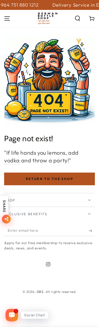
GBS (40, 292)
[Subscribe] (92, 231)
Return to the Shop (49, 179)
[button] (77, 18)
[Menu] (7, 18)
